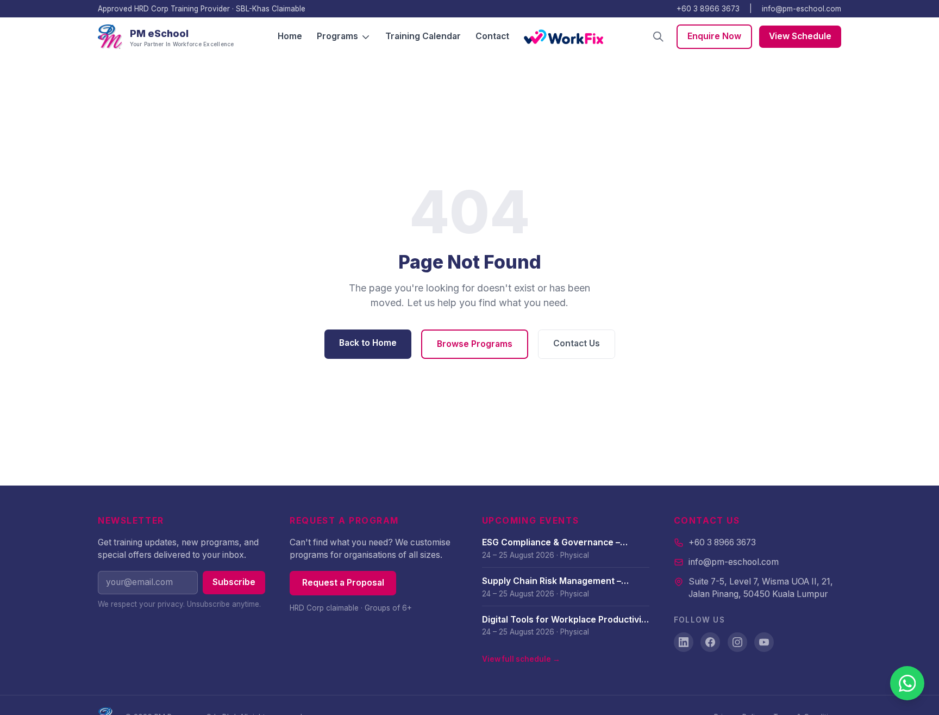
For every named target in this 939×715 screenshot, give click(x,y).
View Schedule (800, 36)
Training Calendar (423, 36)
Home (290, 36)
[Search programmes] (658, 37)
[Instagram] (737, 642)
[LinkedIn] (683, 642)
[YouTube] (764, 642)
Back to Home (368, 343)
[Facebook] (710, 642)
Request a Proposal (343, 582)
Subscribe (233, 582)
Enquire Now (714, 36)
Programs (337, 36)
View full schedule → (521, 659)
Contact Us (576, 343)
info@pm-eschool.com (801, 8)
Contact (492, 36)
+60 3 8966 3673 (708, 8)
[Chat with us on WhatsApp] (907, 683)
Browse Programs (474, 344)
